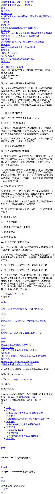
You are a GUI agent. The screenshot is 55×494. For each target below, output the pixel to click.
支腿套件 (15, 28)
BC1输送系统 (7, 16)
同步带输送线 (45, 16)
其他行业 (31, 42)
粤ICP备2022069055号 (26, 397)
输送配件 (5, 25)
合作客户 (31, 59)
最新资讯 (10, 67)
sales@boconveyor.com (22, 379)
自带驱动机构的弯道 (32, 33)
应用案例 (5, 353)
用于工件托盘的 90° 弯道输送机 (25, 36)
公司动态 (5, 53)
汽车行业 (23, 42)
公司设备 (14, 59)
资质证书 (22, 59)
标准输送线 (6, 13)
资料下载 (14, 47)
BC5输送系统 (32, 16)
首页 (3, 67)
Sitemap (10, 397)
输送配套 (5, 30)
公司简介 (5, 59)
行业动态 (14, 53)
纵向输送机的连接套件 (11, 33)
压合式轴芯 (33, 28)
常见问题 (22, 47)
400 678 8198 (17, 374)
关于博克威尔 (7, 347)
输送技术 (31, 47)
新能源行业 (13, 42)
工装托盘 (5, 19)
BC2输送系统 (20, 16)
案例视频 (40, 42)
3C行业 (4, 42)
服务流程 (5, 47)
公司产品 (5, 359)
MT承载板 (6, 28)
